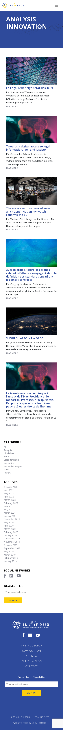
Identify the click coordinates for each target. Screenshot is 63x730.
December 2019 (12, 538)
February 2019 (11, 557)
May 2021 (9, 509)
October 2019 (10, 545)
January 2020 (10, 535)
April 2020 (9, 525)
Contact (31, 666)
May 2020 (9, 522)
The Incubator (31, 645)
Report (7, 472)
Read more (12, 106)
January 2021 (10, 516)
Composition (31, 650)
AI (5, 446)
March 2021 (10, 512)
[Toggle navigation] (56, 5)
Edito (6, 456)
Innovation (26, 26)
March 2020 (10, 528)
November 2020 (12, 519)
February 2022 (11, 503)
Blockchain (9, 453)
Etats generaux (11, 459)
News (6, 469)
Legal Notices (41, 717)
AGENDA (31, 656)
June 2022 (9, 490)
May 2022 (9, 493)
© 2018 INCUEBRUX (20, 717)
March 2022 (10, 499)
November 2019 (12, 541)
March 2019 (10, 554)
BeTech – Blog (31, 661)
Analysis (21, 19)
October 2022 (10, 486)
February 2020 (11, 532)
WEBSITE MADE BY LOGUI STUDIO (30, 723)
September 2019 (12, 548)
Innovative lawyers (13, 466)
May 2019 (9, 551)
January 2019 (10, 561)
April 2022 (9, 496)
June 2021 (9, 506)
